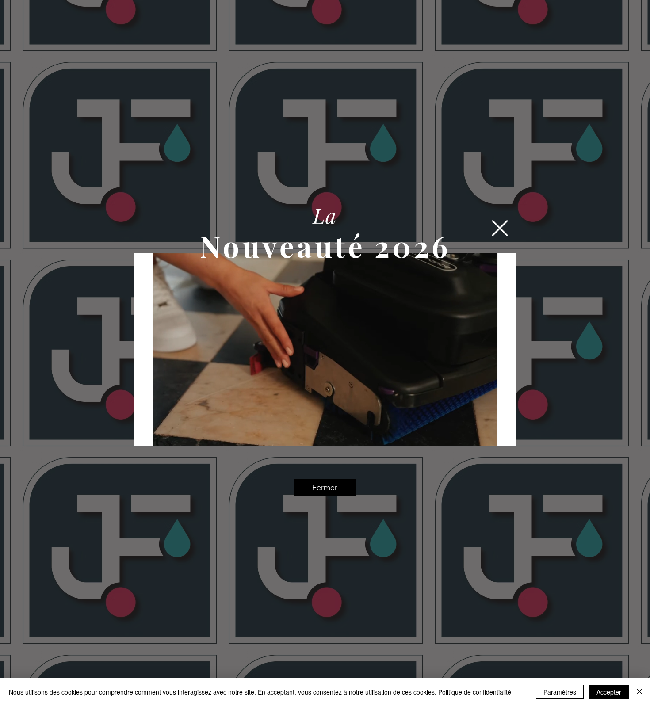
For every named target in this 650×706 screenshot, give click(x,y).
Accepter (608, 691)
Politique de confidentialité (474, 691)
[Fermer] (639, 692)
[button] (500, 228)
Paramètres (559, 691)
